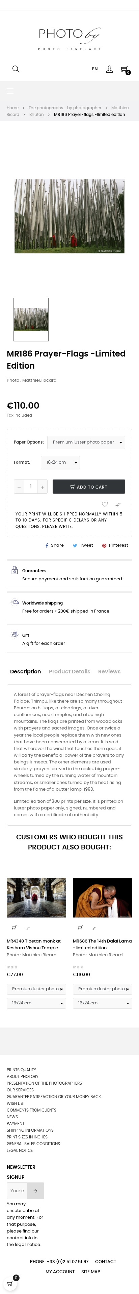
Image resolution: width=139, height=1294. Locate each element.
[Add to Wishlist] (105, 504)
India (12, 967)
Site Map (90, 1272)
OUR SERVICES (20, 1090)
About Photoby (22, 1077)
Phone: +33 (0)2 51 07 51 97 (59, 1262)
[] (14, 927)
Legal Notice (20, 1151)
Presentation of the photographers (44, 1083)
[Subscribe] (35, 1190)
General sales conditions (33, 1144)
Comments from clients (31, 1110)
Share (57, 545)
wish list (16, 1103)
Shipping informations (30, 1130)
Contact (105, 1262)
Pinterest (118, 545)
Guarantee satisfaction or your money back (54, 1097)
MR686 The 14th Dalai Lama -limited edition (102, 944)
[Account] (109, 69)
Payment (15, 1124)
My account (60, 1272)
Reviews (109, 671)
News (12, 1117)
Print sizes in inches (27, 1137)
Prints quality (21, 1070)
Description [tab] (25, 671)
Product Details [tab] (69, 671)
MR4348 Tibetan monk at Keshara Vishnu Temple (34, 944)
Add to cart (92, 487)
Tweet (86, 545)
